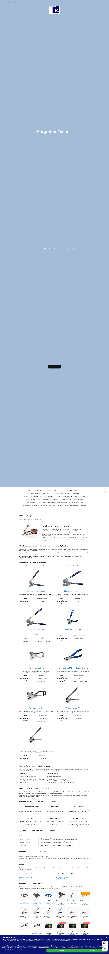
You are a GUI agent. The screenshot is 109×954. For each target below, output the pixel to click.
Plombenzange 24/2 (36, 668)
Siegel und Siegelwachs (66, 499)
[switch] (105, 949)
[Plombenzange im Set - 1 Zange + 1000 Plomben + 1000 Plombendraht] (48, 926)
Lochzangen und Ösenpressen (50, 499)
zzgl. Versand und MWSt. (24, 903)
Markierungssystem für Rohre (32, 499)
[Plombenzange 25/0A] (60, 911)
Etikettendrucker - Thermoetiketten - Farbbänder (34, 505)
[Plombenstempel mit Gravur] (60, 895)
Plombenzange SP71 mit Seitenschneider (73, 668)
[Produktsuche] (105, 490)
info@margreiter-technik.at (25, 877)
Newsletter (52, 505)
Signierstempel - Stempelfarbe (55, 493)
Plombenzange (37, 519)
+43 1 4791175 (22, 878)
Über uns (9, 2)
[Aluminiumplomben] (24, 895)
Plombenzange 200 (36, 748)
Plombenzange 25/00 (36, 630)
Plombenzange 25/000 (72, 591)
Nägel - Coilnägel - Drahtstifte (64, 496)
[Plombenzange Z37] (36, 926)
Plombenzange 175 (73, 708)
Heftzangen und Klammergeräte (73, 493)
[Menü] (107, 941)
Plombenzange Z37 (36, 708)
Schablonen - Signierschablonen (36, 493)
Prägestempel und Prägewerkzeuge (72, 490)
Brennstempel (31, 490)
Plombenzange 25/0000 (36, 591)
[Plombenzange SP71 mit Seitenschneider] (24, 926)
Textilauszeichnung (79, 499)
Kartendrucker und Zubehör (76, 502)
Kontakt (15, 2)
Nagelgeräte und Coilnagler (47, 496)
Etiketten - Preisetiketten (54, 490)
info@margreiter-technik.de (62, 877)
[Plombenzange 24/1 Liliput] (72, 895)
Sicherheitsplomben (79, 496)
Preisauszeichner (41, 490)
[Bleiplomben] (36, 895)
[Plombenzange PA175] (72, 911)
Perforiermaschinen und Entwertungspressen (55, 502)
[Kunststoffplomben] (48, 895)
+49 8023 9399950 (60, 878)
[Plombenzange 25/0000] (48, 911)
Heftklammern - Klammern (31, 496)
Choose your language (62, 505)
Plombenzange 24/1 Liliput (73, 630)
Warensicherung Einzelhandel (33, 502)
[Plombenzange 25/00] (24, 911)
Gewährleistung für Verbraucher (78, 505)
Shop (4, 2)
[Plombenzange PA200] (84, 911)
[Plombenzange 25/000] (36, 911)
